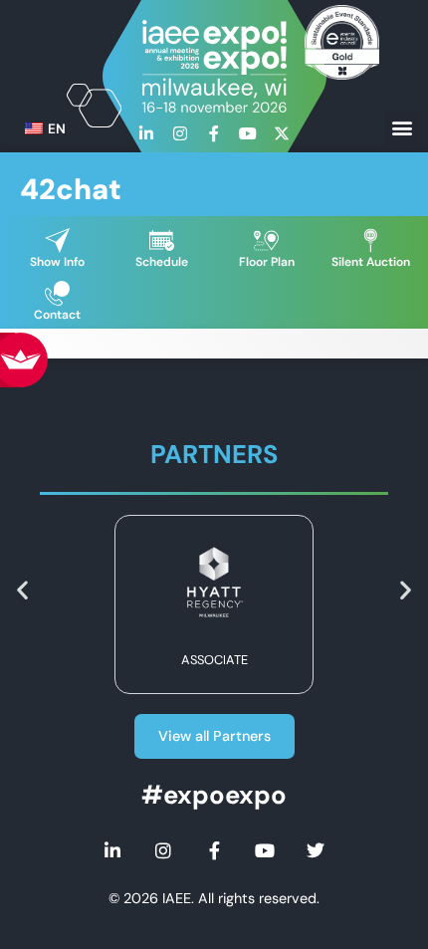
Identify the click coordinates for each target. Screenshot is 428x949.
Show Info (57, 262)
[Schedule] (161, 240)
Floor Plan (267, 262)
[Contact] (57, 293)
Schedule (161, 262)
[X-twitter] (282, 133)
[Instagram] (180, 133)
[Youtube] (248, 133)
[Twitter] (315, 850)
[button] (401, 128)
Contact (57, 315)
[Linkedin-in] (146, 133)
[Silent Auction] (370, 240)
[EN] (34, 129)
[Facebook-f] (214, 133)
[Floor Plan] (266, 240)
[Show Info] (57, 240)
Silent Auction (370, 262)
